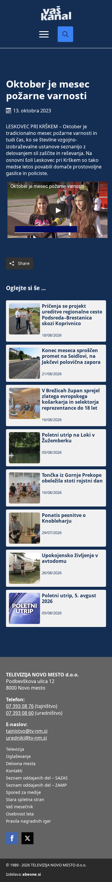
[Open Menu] (44, 34)
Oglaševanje (18, 756)
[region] (56, 835)
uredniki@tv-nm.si (26, 738)
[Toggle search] (65, 34)
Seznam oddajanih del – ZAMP (36, 785)
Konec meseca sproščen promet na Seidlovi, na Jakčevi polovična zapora (71, 356)
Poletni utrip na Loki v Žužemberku (68, 438)
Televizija (15, 749)
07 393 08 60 (20, 713)
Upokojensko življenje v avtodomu (70, 558)
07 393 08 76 (20, 706)
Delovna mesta (21, 764)
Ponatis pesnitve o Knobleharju (64, 518)
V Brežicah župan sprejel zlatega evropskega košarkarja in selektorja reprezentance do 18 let (71, 399)
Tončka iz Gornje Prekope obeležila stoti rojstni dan (72, 478)
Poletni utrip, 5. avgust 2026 (69, 598)
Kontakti (14, 771)
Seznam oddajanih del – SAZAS (37, 778)
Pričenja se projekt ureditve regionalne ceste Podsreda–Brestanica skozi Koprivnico (72, 314)
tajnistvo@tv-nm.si (26, 731)
